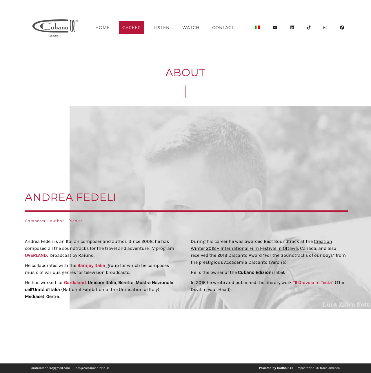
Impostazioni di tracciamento (318, 368)
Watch (190, 27)
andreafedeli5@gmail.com (50, 368)
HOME (102, 27)
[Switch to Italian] (257, 27)
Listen (162, 27)
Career (131, 27)
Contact (223, 27)
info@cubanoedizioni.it (92, 368)
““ (313, 282)
